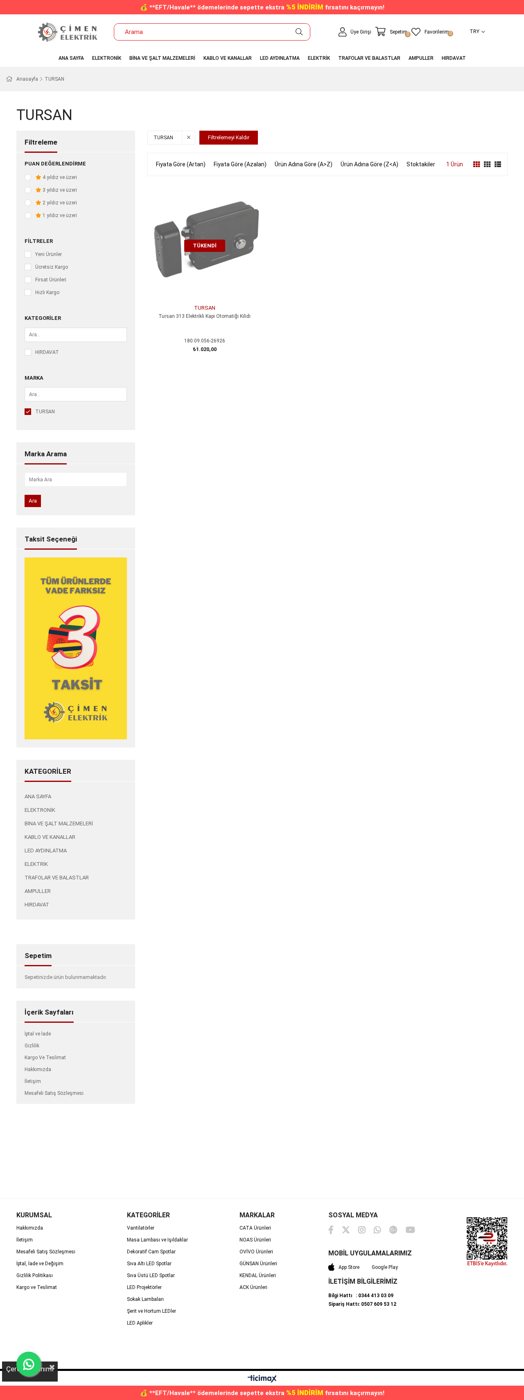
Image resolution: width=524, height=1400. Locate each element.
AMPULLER (38, 891)
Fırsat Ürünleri (50, 280)
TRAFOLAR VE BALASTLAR (57, 877)
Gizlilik (32, 1046)
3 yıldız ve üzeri (59, 190)
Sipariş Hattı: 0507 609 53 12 (362, 1304)
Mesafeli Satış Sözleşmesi (54, 1093)
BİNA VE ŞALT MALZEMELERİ (59, 823)
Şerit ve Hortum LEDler (151, 1311)
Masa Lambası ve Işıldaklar (157, 1240)
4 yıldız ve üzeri (59, 177)
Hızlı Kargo (47, 292)
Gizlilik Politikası (34, 1275)
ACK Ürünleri (253, 1287)
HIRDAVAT (47, 352)
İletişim (33, 1081)
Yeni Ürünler (48, 254)
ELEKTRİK (36, 864)
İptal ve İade (38, 1034)
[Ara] (299, 32)
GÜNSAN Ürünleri (258, 1263)
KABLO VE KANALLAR (50, 837)
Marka (34, 378)
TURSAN (45, 412)
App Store (349, 1267)
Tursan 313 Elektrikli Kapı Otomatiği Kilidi (204, 316)
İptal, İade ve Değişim (39, 1263)
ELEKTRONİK (40, 810)
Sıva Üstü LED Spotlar (151, 1275)
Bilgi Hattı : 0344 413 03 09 (360, 1295)
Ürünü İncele (214, 286)
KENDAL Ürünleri (257, 1275)
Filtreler (39, 241)
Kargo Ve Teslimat (45, 1057)
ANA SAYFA (38, 796)
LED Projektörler (144, 1287)
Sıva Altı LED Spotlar (149, 1263)
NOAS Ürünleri (255, 1240)
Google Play (385, 1267)
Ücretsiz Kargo (51, 267)
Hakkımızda (38, 1069)
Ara (33, 501)
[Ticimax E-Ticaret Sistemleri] (262, 1379)
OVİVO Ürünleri (256, 1252)
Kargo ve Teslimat (36, 1287)
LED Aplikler (140, 1323)
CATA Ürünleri (255, 1228)
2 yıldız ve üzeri (59, 203)
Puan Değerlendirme (55, 164)
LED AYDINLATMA (46, 850)
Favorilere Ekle (195, 286)
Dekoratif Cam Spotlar (151, 1252)
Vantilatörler (140, 1228)
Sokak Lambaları (145, 1299)
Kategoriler (43, 318)
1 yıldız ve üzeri (59, 215)
